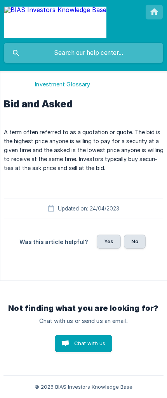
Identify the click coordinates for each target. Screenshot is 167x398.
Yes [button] (108, 241)
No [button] (134, 241)
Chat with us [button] (90, 343)
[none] (55, 21)
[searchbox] (83, 53)
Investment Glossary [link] (62, 84)
